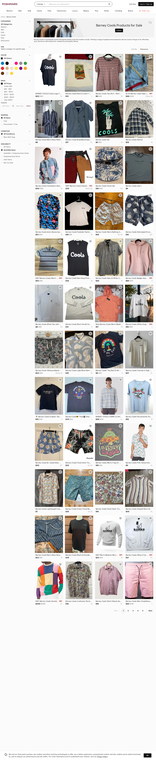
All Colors (8, 58)
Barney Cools (11, 17)
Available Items (10, 150)
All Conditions (9, 134)
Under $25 (8, 86)
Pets (2, 38)
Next (150, 611)
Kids (2, 32)
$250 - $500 (9, 97)
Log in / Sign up (146, 4)
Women (4, 27)
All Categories (6, 24)
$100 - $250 (9, 94)
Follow (119, 30)
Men (2, 30)
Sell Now (132, 4)
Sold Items (8, 160)
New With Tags (9, 137)
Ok (147, 755)
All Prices (7, 83)
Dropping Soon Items (12, 156)
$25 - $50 (8, 89)
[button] (41, 4)
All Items (7, 118)
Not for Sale (8, 163)
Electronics (5, 41)
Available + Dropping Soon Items (16, 153)
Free (5, 121)
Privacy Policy (102, 757)
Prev (116, 611)
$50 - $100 (8, 92)
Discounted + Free (11, 124)
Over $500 (8, 100)
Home (3, 17)
